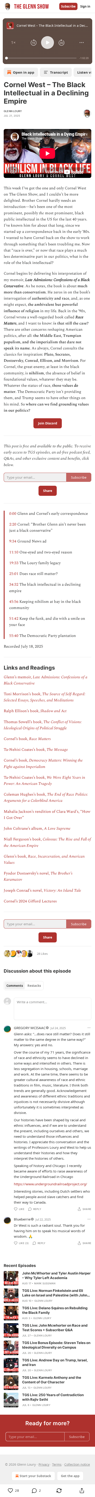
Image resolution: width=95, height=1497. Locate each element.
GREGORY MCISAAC (29, 1027)
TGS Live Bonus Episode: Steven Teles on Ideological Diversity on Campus (56, 1345)
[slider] (41, 58)
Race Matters (40, 739)
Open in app (23, 72)
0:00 (12, 514)
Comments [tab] (14, 986)
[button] (13, 42)
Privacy (44, 1464)
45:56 (13, 602)
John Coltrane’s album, (24, 829)
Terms (57, 1464)
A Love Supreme (57, 829)
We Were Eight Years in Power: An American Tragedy (44, 781)
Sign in (85, 6)
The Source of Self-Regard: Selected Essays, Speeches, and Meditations (44, 697)
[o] (11, 1278)
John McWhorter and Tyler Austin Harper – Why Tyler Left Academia (56, 1275)
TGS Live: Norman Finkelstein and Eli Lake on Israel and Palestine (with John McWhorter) (54, 1293)
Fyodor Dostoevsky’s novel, (27, 873)
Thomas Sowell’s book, (23, 722)
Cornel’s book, (16, 739)
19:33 (13, 563)
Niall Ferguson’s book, (23, 839)
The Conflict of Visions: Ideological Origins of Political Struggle (43, 725)
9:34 (12, 541)
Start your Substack (35, 1476)
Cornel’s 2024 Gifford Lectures (30, 901)
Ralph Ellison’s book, (22, 711)
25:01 (13, 574)
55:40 (13, 636)
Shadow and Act (53, 711)
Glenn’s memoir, (18, 677)
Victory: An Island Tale (62, 890)
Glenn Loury (13, 111)
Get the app (70, 1476)
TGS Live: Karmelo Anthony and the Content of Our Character (51, 1379)
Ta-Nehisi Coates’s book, (25, 750)
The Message (57, 750)
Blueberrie (22, 1219)
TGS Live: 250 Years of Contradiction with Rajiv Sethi (53, 1397)
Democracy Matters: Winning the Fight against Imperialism (43, 763)
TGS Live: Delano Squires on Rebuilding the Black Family (55, 1310)
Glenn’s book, (16, 856)
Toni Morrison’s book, (23, 694)
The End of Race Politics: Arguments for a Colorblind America (46, 797)
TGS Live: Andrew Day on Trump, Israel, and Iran (55, 1362)
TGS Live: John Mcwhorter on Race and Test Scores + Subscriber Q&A (55, 1327)
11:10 (13, 552)
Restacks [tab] (34, 986)
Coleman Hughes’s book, (25, 794)
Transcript (59, 72)
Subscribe (68, 6)
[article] (47, 1278)
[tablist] (24, 985)
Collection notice (77, 1464)
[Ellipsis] (89, 1027)
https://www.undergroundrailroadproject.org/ (50, 1184)
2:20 (12, 524)
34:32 (13, 585)
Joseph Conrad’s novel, (24, 890)
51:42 (13, 619)
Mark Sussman (44, 1283)
